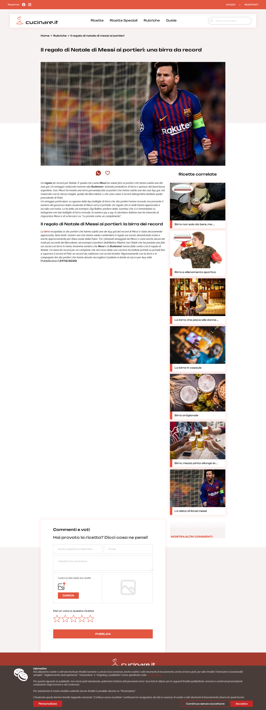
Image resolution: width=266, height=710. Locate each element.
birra (47, 231)
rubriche (152, 20)
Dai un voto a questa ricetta (73, 610)
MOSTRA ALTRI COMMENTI (192, 536)
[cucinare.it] (36, 20)
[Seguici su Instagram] (29, 4)
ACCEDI (230, 4)
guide (171, 20)
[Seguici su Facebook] (23, 4)
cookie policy (154, 675)
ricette (97, 20)
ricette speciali (123, 20)
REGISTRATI (251, 4)
